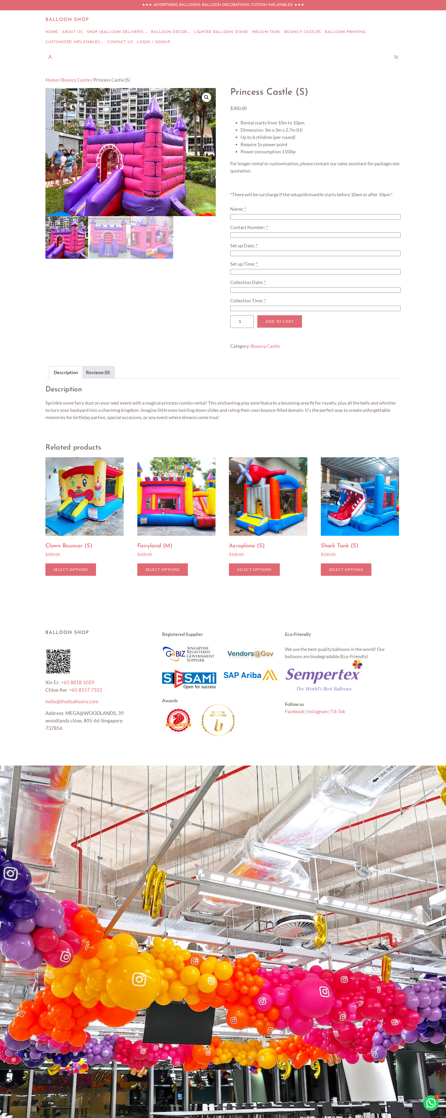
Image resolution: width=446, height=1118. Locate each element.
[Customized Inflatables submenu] (102, 42)
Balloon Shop (67, 20)
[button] (206, 97)
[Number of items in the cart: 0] (396, 57)
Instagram (317, 711)
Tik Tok (338, 711)
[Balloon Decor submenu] (189, 32)
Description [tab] (66, 372)
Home (51, 80)
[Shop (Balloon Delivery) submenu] (146, 32)
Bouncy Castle (75, 80)
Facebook (294, 711)
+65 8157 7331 (85, 690)
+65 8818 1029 (77, 682)
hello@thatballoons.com (71, 701)
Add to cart (280, 321)
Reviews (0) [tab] (98, 372)
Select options (71, 569)
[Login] (50, 57)
